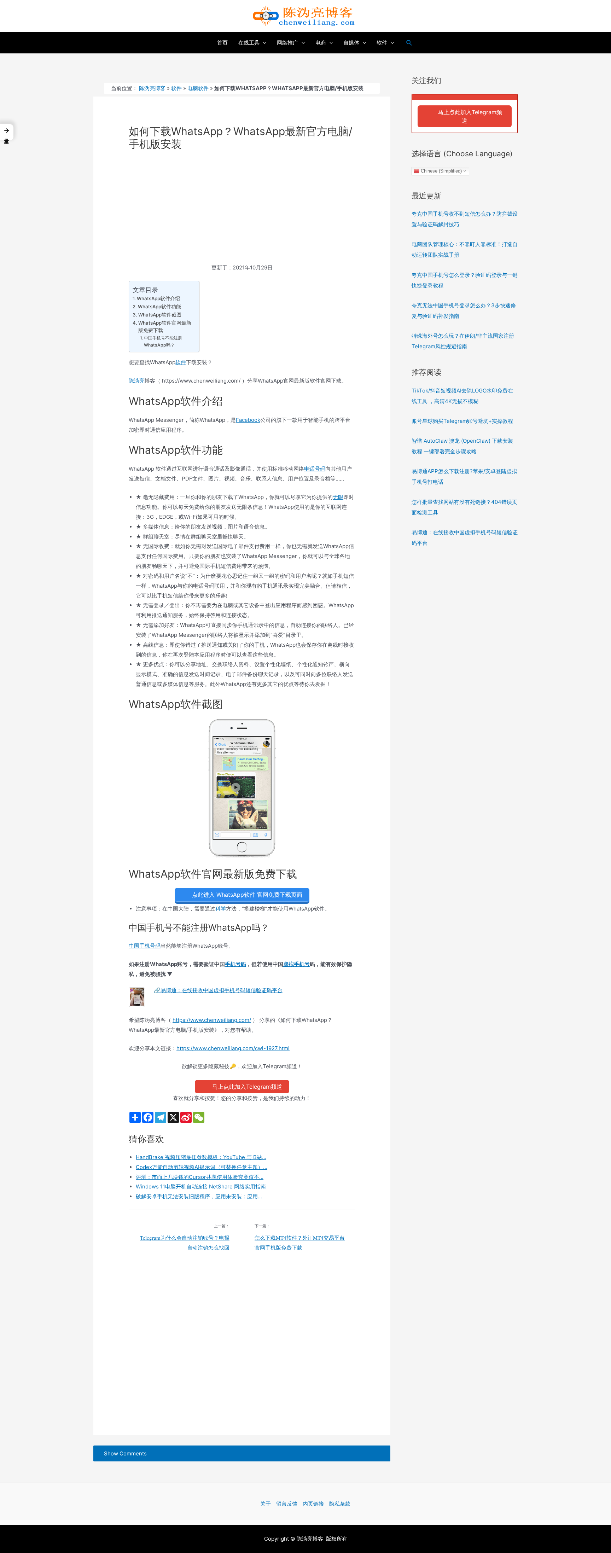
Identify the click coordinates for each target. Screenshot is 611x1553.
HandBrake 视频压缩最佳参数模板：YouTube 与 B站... (201, 1157)
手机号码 (235, 964)
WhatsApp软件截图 (159, 315)
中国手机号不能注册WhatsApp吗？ (163, 341)
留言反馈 (286, 1503)
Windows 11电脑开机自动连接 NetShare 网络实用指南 (201, 1186)
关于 (265, 1503)
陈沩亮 (137, 380)
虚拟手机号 (296, 964)
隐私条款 (339, 1503)
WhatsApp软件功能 (159, 306)
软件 (176, 88)
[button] (6, 132)
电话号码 (314, 468)
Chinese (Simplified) (440, 170)
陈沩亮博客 (152, 88)
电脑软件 (198, 88)
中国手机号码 (145, 945)
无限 (338, 497)
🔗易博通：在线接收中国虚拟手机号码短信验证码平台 (218, 990)
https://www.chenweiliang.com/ (212, 1020)
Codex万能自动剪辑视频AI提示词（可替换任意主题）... (201, 1167)
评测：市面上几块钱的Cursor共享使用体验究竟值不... (199, 1177)
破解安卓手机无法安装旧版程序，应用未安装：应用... (199, 1196)
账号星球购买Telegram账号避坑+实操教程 (462, 421)
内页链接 (313, 1503)
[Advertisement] (242, 210)
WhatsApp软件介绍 (158, 298)
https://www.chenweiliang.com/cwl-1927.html (233, 1048)
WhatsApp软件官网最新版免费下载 (164, 326)
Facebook (248, 420)
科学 (220, 908)
